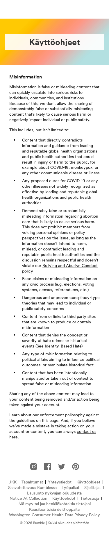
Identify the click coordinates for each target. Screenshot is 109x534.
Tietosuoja (89, 498)
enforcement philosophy (62, 415)
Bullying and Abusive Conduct (70, 265)
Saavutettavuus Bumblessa (32, 487)
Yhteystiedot (60, 482)
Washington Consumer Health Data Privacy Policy (54, 515)
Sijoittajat (92, 487)
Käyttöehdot (63, 498)
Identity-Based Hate (63, 346)
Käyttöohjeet (88, 482)
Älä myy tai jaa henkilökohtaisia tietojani (54, 504)
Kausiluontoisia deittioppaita (54, 509)
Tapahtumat (32, 482)
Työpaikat (70, 487)
